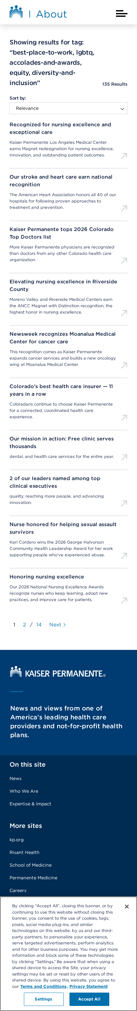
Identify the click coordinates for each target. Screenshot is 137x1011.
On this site (28, 764)
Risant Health (25, 852)
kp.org (17, 839)
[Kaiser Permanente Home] (58, 675)
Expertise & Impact (30, 803)
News (16, 778)
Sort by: (18, 98)
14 (39, 625)
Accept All (89, 999)
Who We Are (24, 791)
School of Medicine (31, 865)
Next (55, 625)
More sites (26, 825)
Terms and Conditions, (44, 986)
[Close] (127, 907)
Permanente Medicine (33, 877)
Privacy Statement (88, 986)
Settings (43, 999)
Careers (18, 890)
